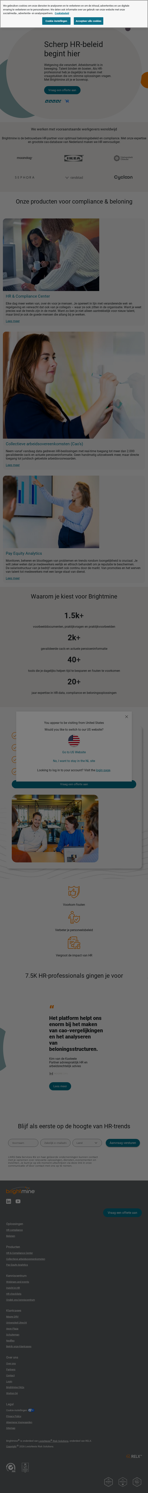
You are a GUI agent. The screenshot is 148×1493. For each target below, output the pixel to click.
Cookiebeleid (62, 13)
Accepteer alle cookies (89, 21)
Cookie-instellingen (56, 21)
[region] (74, 14)
